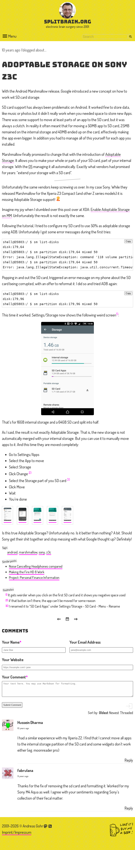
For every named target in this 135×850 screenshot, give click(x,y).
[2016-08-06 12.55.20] (7, 515)
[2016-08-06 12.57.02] (52, 515)
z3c (48, 552)
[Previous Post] (59, 619)
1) (117, 314)
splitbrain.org (67, 21)
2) (30, 473)
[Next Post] (76, 619)
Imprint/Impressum (16, 832)
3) (68, 479)
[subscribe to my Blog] (50, 825)
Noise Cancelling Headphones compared (35, 566)
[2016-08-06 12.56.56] (37, 515)
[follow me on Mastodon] (46, 825)
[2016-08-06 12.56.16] (22, 515)
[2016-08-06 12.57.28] (67, 515)
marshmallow (28, 552)
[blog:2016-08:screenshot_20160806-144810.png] (67, 368)
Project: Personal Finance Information (34, 577)
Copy (128, 241)
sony (42, 552)
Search (130, 36)
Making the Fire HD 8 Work (26, 572)
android (12, 552)
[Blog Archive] (68, 619)
